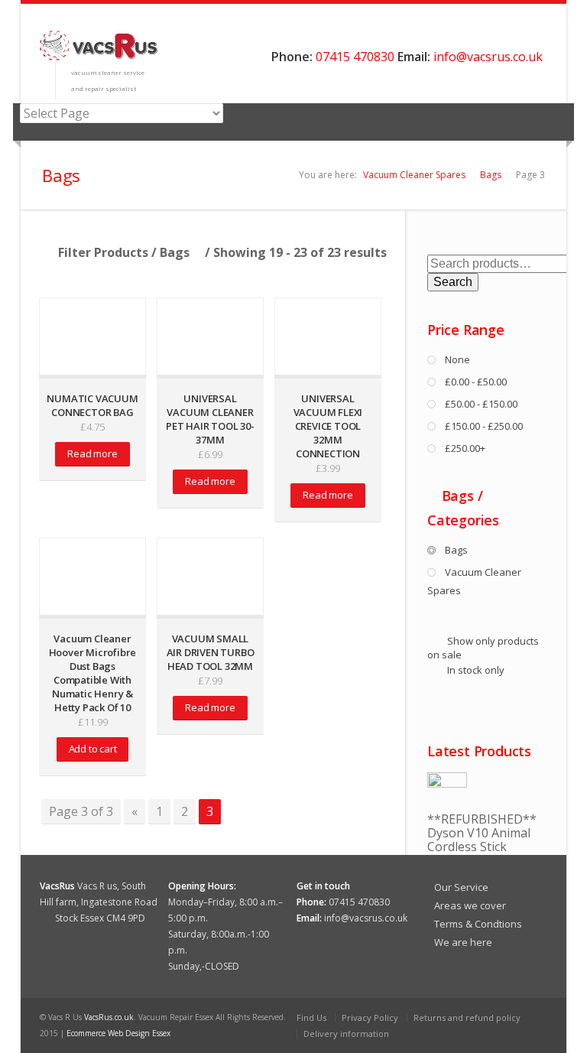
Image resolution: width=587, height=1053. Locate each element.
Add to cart (93, 749)
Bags (490, 174)
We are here (463, 942)
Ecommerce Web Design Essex (118, 1033)
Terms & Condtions (478, 924)
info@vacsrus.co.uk (488, 56)
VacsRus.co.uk (109, 1017)
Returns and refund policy (467, 1017)
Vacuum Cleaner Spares (414, 174)
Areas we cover (470, 905)
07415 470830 (355, 56)
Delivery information (346, 1033)
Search (452, 281)
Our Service (461, 887)
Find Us (311, 1017)
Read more (92, 453)
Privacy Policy (370, 1017)
